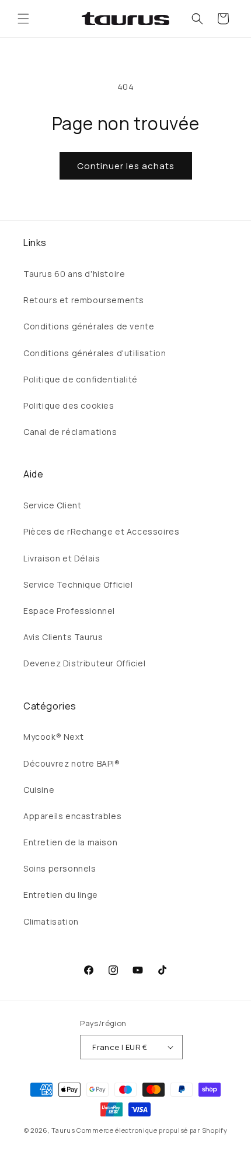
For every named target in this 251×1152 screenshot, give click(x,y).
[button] (23, 18)
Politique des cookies (68, 405)
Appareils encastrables (72, 815)
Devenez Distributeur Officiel (84, 663)
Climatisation (51, 921)
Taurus (63, 1130)
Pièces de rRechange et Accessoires (101, 531)
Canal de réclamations (70, 431)
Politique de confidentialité (80, 379)
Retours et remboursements (83, 299)
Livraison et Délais (61, 558)
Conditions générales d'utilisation (94, 353)
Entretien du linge (60, 894)
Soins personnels (59, 868)
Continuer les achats (126, 166)
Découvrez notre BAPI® (71, 763)
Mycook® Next (53, 736)
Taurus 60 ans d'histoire (74, 273)
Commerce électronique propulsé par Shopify (151, 1130)
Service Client (52, 505)
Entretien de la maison (70, 842)
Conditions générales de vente (88, 326)
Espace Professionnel (69, 610)
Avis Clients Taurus (63, 636)
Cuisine (38, 789)
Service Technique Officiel (78, 584)
